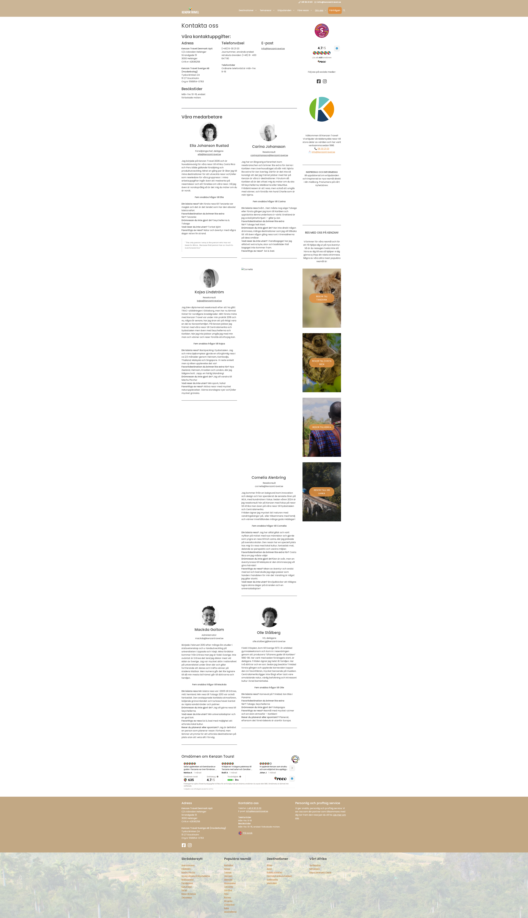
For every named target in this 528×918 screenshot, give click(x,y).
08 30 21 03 (323, 148)
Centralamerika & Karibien (279, 876)
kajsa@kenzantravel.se (209, 300)
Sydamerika (272, 879)
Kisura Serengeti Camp (320, 872)
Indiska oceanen (274, 872)
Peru (226, 893)
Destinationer (246, 10)
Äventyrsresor (188, 865)
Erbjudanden (284, 10)
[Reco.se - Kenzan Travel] (321, 31)
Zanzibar (228, 890)
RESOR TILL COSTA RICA (322, 362)
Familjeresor (187, 883)
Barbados (228, 865)
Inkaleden (186, 868)
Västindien (272, 883)
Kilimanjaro (314, 868)
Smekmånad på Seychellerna (196, 876)
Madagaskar (230, 883)
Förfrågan (334, 10)
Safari (184, 890)
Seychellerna (230, 911)
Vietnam (228, 876)
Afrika (269, 865)
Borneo (227, 897)
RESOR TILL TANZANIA (322, 298)
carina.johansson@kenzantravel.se (269, 155)
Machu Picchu (188, 872)
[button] (344, 10)
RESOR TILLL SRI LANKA (322, 492)
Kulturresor (187, 886)
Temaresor (265, 10)
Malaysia (228, 879)
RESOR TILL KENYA (321, 427)
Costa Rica (229, 904)
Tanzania (228, 886)
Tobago (228, 872)
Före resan (303, 10)
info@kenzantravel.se (273, 48)
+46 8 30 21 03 (254, 808)
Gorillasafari (315, 865)
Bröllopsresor (188, 879)
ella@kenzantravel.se (209, 154)
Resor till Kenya (189, 893)
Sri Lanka (228, 901)
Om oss (319, 10)
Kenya (227, 868)
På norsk (247, 833)
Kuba (226, 908)
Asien (269, 868)
